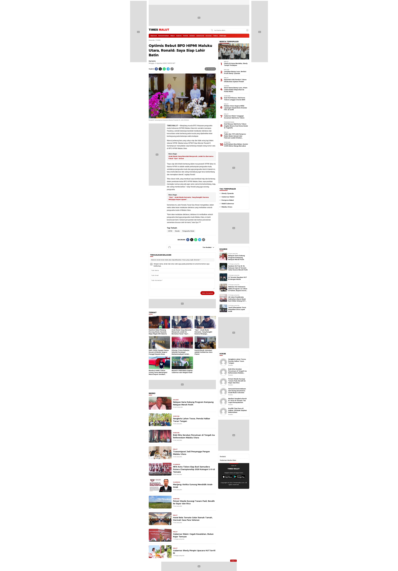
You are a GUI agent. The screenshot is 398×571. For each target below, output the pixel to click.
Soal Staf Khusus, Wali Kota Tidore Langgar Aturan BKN (234, 99)
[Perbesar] (182, 117)
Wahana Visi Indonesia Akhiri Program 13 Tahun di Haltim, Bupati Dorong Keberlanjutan (237, 289)
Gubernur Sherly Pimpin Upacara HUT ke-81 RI (194, 551)
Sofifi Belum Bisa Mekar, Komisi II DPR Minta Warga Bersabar (236, 145)
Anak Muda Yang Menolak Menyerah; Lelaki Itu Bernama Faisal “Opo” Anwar (191, 157)
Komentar (211, 69)
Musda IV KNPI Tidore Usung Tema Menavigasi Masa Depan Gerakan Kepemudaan (158, 373)
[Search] (247, 30)
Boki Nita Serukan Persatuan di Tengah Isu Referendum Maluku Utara (194, 436)
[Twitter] (160, 68)
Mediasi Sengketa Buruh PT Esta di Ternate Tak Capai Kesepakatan (237, 400)
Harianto (152, 61)
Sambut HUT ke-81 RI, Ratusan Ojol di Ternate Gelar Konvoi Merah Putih (238, 268)
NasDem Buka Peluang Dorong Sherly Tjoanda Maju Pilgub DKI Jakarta (158, 332)
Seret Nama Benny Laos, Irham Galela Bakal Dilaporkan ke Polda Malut (235, 89)
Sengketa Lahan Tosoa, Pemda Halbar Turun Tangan (191, 419)
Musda (177, 231)
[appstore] (227, 477)
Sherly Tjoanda (227, 193)
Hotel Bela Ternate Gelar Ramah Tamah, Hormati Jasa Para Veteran (193, 518)
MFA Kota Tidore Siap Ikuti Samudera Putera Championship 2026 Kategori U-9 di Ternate (194, 469)
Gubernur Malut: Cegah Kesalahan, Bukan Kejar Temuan (193, 535)
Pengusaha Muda (188, 231)
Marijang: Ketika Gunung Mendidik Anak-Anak (193, 485)
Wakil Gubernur (227, 204)
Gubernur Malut (227, 197)
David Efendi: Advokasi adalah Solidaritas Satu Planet (203, 352)
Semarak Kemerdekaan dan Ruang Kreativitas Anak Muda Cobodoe (237, 390)
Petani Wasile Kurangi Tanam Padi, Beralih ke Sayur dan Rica (194, 502)
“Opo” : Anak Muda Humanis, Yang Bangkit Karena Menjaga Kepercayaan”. (189, 198)
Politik (158, 40)
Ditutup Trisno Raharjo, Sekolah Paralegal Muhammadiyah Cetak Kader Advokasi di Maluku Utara (181, 354)
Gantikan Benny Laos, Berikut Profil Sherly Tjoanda (235, 72)
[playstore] (239, 477)
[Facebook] (156, 68)
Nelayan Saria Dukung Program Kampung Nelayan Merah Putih (193, 403)
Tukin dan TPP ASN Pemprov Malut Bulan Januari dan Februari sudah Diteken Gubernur (235, 137)
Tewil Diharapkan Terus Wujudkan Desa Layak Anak (237, 309)
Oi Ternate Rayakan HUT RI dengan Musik (237, 278)
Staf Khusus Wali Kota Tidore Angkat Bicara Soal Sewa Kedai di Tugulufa (236, 126)
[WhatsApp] (164, 68)
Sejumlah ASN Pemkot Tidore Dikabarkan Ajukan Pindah (235, 80)
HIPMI (170, 231)
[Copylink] (172, 68)
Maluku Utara (226, 207)
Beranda (152, 40)
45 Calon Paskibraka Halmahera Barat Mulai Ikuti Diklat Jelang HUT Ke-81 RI (237, 300)
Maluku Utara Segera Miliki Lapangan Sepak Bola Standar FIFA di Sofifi (235, 108)
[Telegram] (168, 68)
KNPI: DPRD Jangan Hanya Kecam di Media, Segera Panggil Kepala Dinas (159, 352)
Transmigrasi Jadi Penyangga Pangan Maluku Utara (191, 452)
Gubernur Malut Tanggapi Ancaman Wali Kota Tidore (234, 117)
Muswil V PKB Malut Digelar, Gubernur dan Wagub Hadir (182, 371)
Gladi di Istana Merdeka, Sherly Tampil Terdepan (236, 64)
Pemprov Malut (227, 200)
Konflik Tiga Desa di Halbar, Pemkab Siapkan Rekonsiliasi (237, 410)
